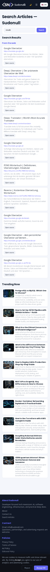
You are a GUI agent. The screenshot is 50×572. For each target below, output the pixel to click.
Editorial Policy (8, 551)
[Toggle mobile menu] (36, 4)
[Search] (24, 4)
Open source (9, 63)
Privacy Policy (7, 542)
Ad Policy (6, 548)
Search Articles (8, 517)
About (4, 511)
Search (41, 30)
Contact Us (7, 514)
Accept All (41, 568)
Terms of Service (9, 545)
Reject (27, 568)
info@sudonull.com (15, 527)
